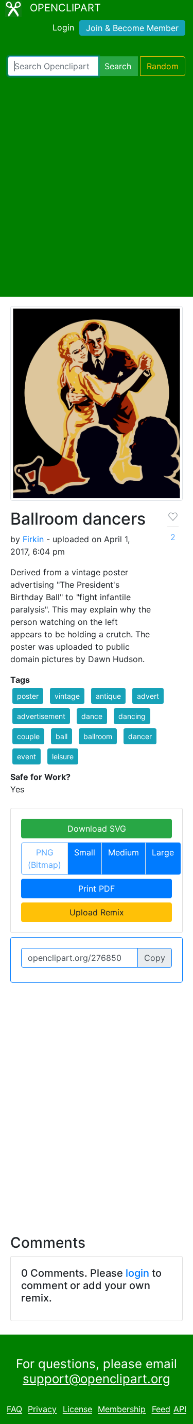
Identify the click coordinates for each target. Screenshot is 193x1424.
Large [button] (163, 852)
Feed (161, 1409)
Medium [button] (123, 852)
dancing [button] (132, 716)
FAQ (14, 1409)
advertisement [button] (41, 716)
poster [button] (28, 696)
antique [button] (108, 696)
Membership (122, 1409)
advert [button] (148, 696)
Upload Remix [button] (96, 912)
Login (63, 27)
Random (163, 66)
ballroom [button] (97, 736)
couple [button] (28, 736)
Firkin (33, 539)
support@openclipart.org (96, 1378)
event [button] (26, 756)
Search (117, 66)
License (77, 1409)
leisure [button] (63, 756)
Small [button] (84, 852)
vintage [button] (67, 696)
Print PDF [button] (96, 888)
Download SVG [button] (96, 828)
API (179, 1409)
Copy (154, 958)
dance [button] (91, 716)
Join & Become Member (132, 28)
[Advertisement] (96, 186)
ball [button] (61, 736)
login (137, 1273)
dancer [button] (140, 736)
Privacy (42, 1409)
